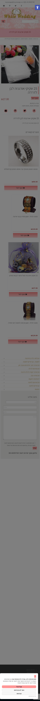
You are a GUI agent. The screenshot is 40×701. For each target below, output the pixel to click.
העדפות (19, 694)
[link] (37, 7)
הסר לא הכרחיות (19, 690)
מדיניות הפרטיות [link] (32, 696)
